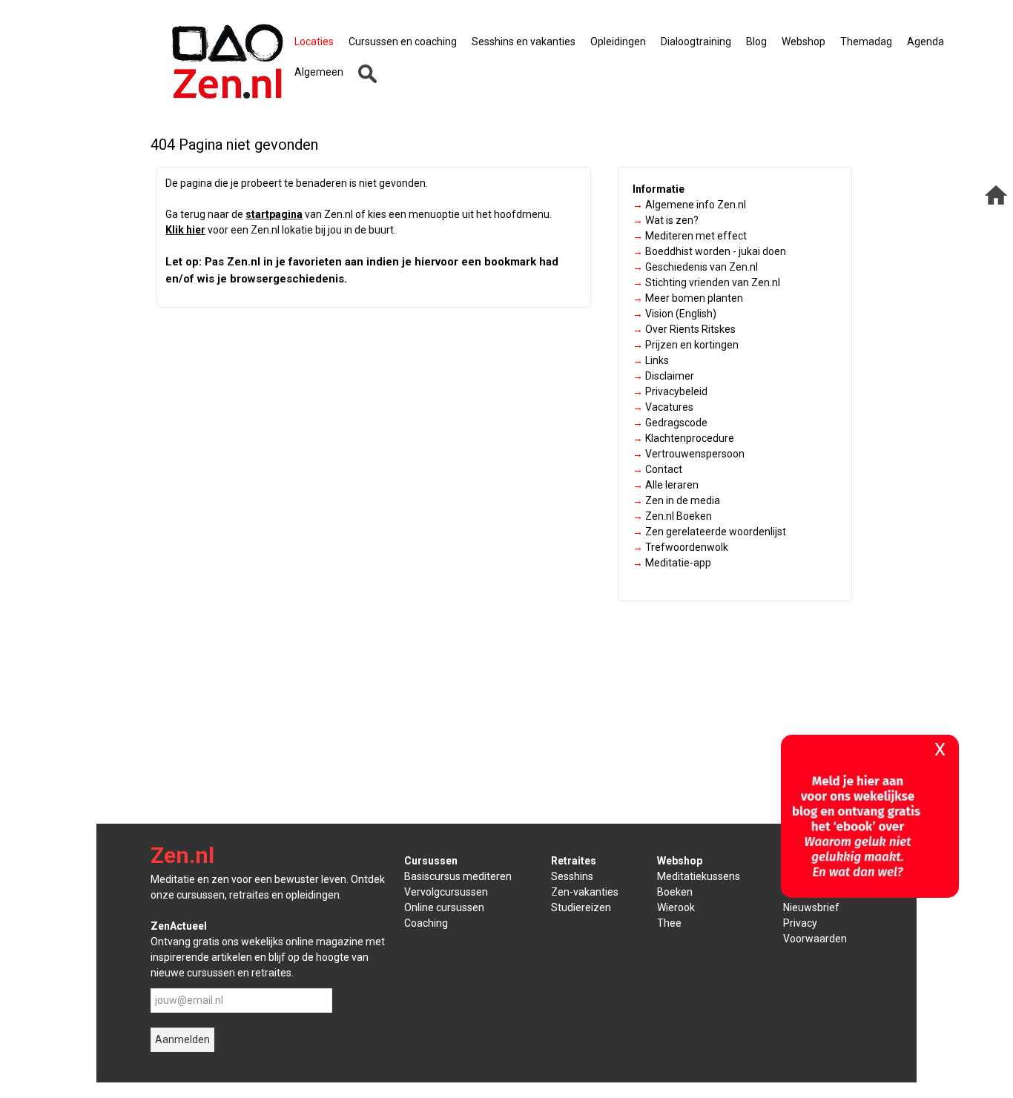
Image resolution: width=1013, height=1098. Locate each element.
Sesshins (572, 876)
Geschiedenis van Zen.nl (695, 267)
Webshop (803, 41)
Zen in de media (676, 500)
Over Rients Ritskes (684, 329)
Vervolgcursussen (446, 892)
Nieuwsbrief (811, 907)
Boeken (675, 892)
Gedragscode (670, 423)
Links (651, 360)
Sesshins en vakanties (523, 41)
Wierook (676, 907)
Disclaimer (663, 376)
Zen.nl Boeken (672, 516)
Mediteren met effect (690, 236)
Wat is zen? (666, 220)
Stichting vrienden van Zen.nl (706, 282)
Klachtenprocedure (683, 438)
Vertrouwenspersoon (689, 454)
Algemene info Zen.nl (689, 205)
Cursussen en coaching (403, 41)
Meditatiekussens (698, 876)
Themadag (866, 41)
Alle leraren (666, 485)
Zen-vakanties (584, 892)
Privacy (800, 923)
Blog (756, 41)
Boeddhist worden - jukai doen (709, 251)
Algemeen (318, 72)
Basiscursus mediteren (458, 876)
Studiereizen (581, 907)
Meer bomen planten (688, 298)
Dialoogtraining (696, 41)
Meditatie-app (672, 563)
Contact (657, 469)
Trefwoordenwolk (680, 547)
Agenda (925, 41)
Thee (669, 923)
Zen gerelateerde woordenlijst (709, 532)
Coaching (426, 923)
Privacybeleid (670, 391)
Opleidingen (618, 41)
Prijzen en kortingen (686, 345)
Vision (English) (674, 314)
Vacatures (663, 407)
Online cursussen (444, 907)
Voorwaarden (815, 939)
